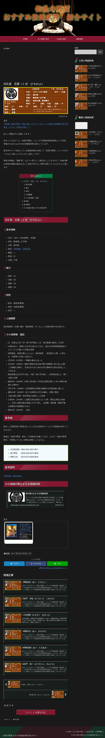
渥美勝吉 (17, 249)
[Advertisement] (36, 64)
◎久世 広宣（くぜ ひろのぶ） (36, 181)
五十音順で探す (79, 731)
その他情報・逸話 (32, 198)
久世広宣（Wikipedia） (13, 476)
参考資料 (27, 204)
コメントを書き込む (35, 712)
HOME (69, 731)
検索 (76, 48)
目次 (33, 176)
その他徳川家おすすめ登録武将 (35, 208)
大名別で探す (90, 731)
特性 (27, 191)
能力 (27, 188)
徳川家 (8, 553)
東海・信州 (28, 553)
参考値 (26, 201)
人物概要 (29, 194)
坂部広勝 (26, 249)
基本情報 (29, 184)
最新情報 (99, 731)
